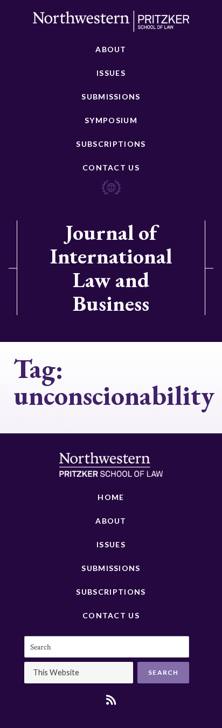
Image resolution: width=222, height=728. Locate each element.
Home (111, 497)
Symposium (111, 120)
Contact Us (111, 167)
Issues (111, 72)
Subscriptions (110, 143)
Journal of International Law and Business (111, 267)
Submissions (110, 96)
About (111, 49)
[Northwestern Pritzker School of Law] (111, 24)
